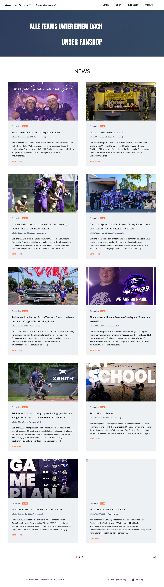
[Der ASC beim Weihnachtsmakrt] (121, 101)
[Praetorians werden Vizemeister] (121, 478)
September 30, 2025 (26, 233)
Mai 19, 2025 (101, 326)
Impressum (148, 5)
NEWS (25, 126)
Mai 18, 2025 (23, 422)
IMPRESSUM (133, 5)
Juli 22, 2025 (23, 326)
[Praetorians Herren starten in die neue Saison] (43, 478)
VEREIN (106, 5)
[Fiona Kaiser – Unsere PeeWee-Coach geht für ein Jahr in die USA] (121, 286)
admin (14, 137)
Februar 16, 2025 (103, 418)
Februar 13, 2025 (25, 514)
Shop (118, 5)
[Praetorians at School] (121, 382)
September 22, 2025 (104, 233)
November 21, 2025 (104, 137)
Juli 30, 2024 (101, 514)
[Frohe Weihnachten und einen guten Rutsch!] (43, 101)
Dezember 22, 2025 (26, 137)
